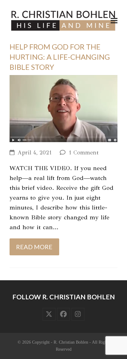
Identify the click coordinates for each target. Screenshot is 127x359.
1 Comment (84, 152)
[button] (114, 20)
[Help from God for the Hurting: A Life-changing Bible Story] (63, 108)
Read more (34, 246)
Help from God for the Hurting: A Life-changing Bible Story (60, 56)
